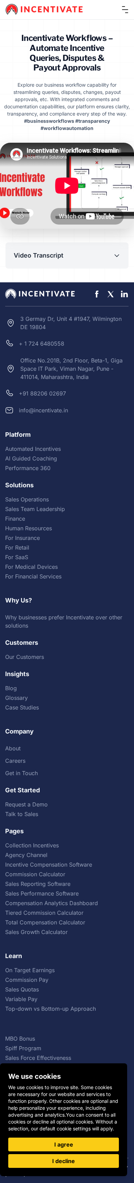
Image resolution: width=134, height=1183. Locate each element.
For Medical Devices (31, 566)
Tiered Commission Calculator (44, 912)
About (13, 748)
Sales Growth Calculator (36, 932)
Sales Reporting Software (37, 883)
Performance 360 (28, 468)
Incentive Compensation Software (48, 864)
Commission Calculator (35, 874)
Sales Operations (27, 499)
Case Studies (22, 707)
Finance (15, 518)
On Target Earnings (30, 970)
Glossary (16, 697)
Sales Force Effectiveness (38, 1057)
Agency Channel (26, 854)
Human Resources (28, 528)
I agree (63, 1144)
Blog (11, 688)
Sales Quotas (22, 989)
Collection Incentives (32, 845)
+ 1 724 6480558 (41, 343)
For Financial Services (33, 576)
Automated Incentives (33, 448)
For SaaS (16, 557)
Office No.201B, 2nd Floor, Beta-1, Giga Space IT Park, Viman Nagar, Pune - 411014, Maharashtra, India (71, 368)
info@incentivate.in (43, 410)
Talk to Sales (21, 814)
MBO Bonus (20, 1038)
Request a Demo (26, 804)
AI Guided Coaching (31, 458)
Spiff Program (23, 1048)
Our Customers (24, 656)
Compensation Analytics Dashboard (51, 903)
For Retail (17, 547)
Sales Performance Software (42, 893)
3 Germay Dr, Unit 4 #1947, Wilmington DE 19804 (71, 322)
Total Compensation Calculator (45, 922)
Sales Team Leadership (35, 509)
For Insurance (22, 537)
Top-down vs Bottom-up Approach (50, 1008)
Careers (15, 760)
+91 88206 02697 (42, 393)
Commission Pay (26, 979)
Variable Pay (21, 999)
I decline (63, 1161)
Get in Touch (21, 773)
